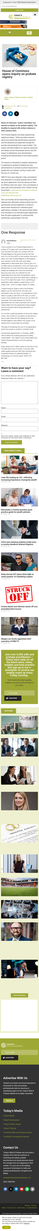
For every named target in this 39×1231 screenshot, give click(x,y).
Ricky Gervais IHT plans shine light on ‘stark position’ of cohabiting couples (17, 575)
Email (3, 416)
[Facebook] (5, 1189)
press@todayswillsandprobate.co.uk (17, 1178)
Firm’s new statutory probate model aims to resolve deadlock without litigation (18, 543)
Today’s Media (8, 1116)
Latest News (7, 108)
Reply (2, 361)
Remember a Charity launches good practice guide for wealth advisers (16, 511)
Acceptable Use (32, 1208)
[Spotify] (27, 1189)
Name (3, 408)
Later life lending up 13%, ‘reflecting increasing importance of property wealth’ (19, 478)
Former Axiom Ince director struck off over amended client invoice (19, 607)
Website (4, 425)
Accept (6, 1227)
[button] (10, 32)
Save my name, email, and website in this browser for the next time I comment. (18, 437)
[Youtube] (22, 1189)
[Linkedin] (16, 1189)
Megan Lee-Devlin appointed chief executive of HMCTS (16, 640)
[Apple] (32, 1189)
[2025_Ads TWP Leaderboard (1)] (13, 27)
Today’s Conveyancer (11, 1120)
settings (26, 1223)
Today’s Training (9, 1128)
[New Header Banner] (13, 23)
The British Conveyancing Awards (16, 1137)
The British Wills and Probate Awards (17, 1132)
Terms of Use (11, 1208)
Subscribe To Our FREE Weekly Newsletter (19, 2)
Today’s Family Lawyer (12, 1124)
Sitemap (27, 1205)
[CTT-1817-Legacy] (19, 1030)
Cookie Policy (21, 1208)
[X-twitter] (11, 1189)
